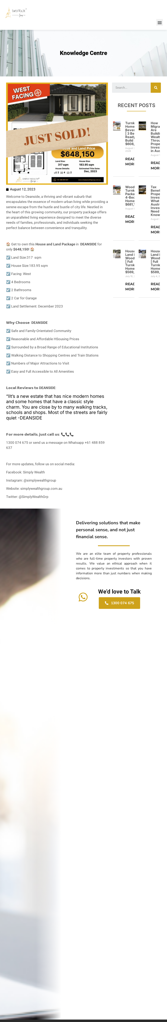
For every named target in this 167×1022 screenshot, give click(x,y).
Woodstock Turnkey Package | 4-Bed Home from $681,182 (134, 195)
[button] (159, 22)
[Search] (156, 88)
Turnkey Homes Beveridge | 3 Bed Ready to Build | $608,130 (133, 133)
